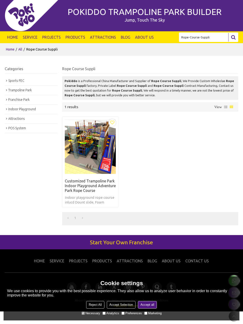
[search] (233, 37)
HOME (12, 37)
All (20, 49)
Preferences (133, 313)
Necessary (92, 313)
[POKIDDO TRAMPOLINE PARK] (34, 15)
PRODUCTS (75, 37)
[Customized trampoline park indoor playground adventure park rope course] (90, 146)
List (226, 107)
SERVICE (30, 37)
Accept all (147, 304)
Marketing (155, 313)
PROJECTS (51, 37)
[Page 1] (68, 218)
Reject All (95, 304)
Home (10, 49)
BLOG (125, 37)
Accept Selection (121, 304)
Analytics (112, 313)
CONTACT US (197, 261)
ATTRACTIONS (103, 37)
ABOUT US (144, 37)
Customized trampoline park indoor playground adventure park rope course (90, 186)
